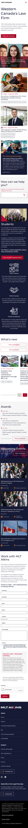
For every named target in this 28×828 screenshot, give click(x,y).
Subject (3, 623)
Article (24, 102)
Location (3, 616)
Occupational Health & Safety (8, 134)
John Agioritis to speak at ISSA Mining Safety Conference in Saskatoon (13, 130)
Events (3, 762)
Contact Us (9, 771)
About (3, 717)
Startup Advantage (6, 749)
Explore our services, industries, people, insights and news (12, 190)
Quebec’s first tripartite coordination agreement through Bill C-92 (9, 374)
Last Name (4, 597)
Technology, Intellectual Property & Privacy (11, 102)
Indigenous (8, 381)
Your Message (4, 629)
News (2, 757)
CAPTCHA (3, 685)
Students (14, 65)
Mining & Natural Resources (8, 136)
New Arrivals (4, 65)
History (3, 721)
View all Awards (19, 438)
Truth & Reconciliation (7, 734)
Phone (3, 610)
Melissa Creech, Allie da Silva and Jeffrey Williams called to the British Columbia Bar (13, 61)
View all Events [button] (20, 453)
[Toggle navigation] (26, 2)
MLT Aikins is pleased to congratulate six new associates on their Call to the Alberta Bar (14, 423)
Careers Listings (5, 766)
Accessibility (4, 738)
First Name (4, 590)
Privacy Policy (6, 819)
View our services (8, 36)
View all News (14, 350)
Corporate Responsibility (8, 726)
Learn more (6, 172)
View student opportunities (12, 257)
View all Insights (14, 345)
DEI (2, 730)
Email (3, 603)
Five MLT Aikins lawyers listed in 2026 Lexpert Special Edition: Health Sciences (14, 432)
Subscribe (8, 794)
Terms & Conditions (7, 815)
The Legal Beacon (6, 753)
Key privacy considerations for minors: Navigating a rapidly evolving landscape (13, 97)
